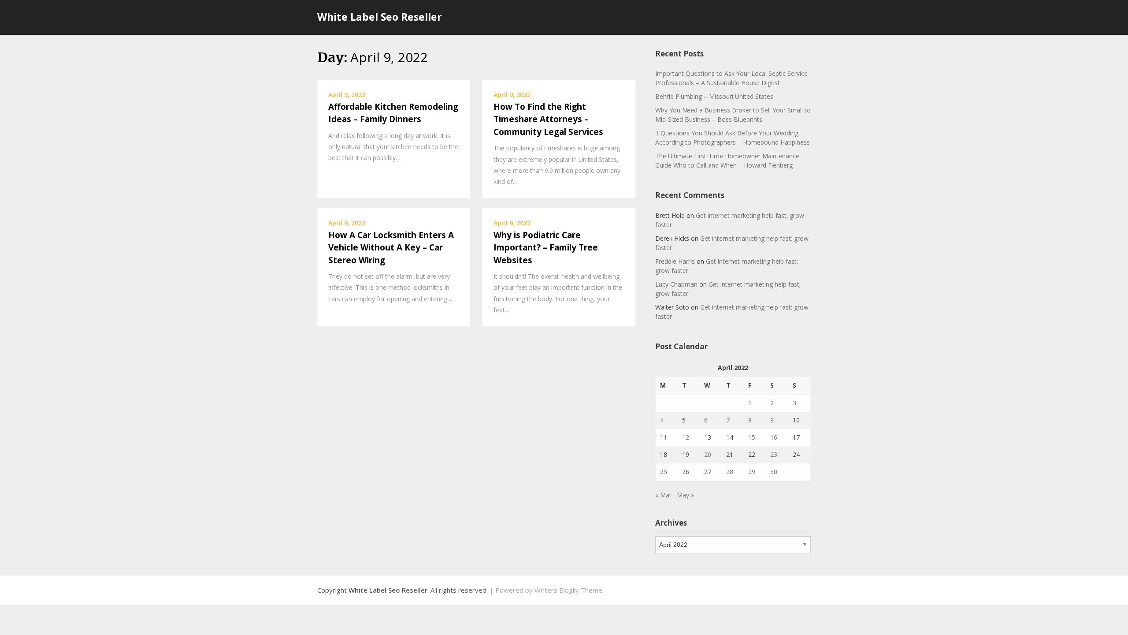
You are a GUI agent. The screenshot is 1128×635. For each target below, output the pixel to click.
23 (773, 454)
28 (729, 471)
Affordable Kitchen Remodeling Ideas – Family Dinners (393, 113)
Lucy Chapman (676, 284)
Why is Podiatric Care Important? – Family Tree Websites (546, 247)
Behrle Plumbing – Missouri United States (714, 96)
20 (707, 454)
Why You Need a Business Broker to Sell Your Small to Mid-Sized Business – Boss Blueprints (733, 114)
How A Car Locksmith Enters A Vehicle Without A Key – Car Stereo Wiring (391, 247)
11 (663, 437)
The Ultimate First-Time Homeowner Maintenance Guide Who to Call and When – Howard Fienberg (727, 160)
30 (773, 471)
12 (685, 437)
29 (751, 471)
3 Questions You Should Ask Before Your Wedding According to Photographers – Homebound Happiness (732, 137)
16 (773, 437)
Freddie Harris (675, 261)
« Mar (663, 495)
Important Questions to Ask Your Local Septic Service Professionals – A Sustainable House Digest (731, 78)
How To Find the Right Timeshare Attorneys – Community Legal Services (548, 119)
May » (685, 495)
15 (751, 437)
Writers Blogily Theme (568, 590)
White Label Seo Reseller (379, 17)
